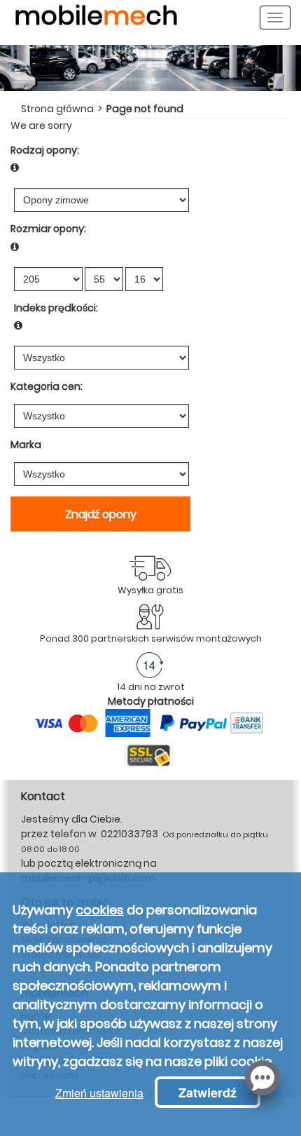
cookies (100, 910)
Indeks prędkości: (56, 308)
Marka (25, 445)
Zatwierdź (207, 1092)
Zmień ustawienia (99, 1093)
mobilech (96, 21)
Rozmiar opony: (48, 229)
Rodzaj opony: (44, 150)
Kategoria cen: (46, 386)
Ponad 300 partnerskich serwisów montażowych (151, 638)
